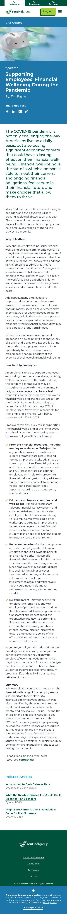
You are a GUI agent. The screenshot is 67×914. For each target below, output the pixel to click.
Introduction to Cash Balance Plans (27, 784)
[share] (27, 111)
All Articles (14, 22)
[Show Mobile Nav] (60, 11)
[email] (20, 111)
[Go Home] (17, 11)
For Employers (34, 3)
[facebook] (7, 111)
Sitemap (33, 876)
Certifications (33, 870)
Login (47, 11)
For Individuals (14, 3)
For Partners (53, 3)
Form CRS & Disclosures (33, 857)
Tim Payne (18, 96)
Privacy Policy (50, 902)
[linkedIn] (13, 111)
